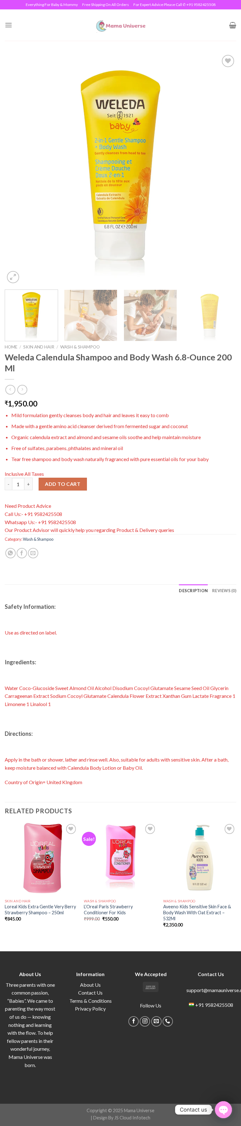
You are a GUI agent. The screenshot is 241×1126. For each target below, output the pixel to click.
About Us (90, 985)
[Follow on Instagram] (145, 1021)
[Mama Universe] (120, 25)
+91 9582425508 (214, 1005)
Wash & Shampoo (80, 346)
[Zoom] (13, 277)
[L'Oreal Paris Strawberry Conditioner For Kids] (120, 858)
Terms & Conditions (90, 1001)
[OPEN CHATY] (223, 1109)
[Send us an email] (156, 1021)
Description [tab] (193, 590)
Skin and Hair (38, 346)
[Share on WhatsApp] (10, 553)
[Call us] (168, 1021)
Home (11, 346)
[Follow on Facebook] (133, 1021)
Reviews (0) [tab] (224, 590)
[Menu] (8, 25)
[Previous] (17, 169)
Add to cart (62, 484)
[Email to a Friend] (33, 553)
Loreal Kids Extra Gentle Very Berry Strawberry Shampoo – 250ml (40, 909)
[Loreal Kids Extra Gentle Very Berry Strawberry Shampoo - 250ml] (41, 858)
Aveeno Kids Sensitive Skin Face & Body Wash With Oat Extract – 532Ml (197, 912)
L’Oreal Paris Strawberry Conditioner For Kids (108, 909)
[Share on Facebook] (22, 553)
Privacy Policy (90, 1009)
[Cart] (232, 25)
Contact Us (90, 993)
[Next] (223, 169)
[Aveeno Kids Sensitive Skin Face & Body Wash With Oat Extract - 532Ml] (199, 858)
